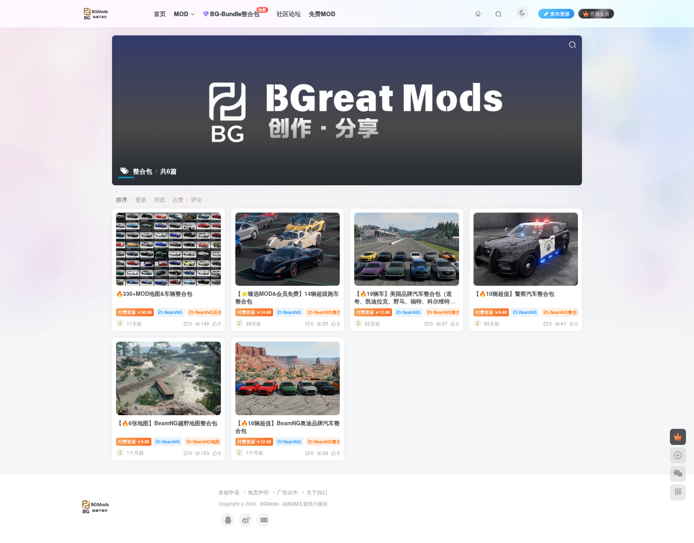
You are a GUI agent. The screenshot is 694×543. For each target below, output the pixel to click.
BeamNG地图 (206, 441)
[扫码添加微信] (678, 474)
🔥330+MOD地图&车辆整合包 (154, 293)
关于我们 (316, 492)
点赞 (178, 199)
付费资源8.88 (491, 312)
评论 (196, 199)
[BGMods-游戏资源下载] (103, 506)
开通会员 (599, 13)
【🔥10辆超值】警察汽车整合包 (514, 293)
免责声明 (258, 492)
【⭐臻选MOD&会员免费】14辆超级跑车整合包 (287, 297)
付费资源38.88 (135, 312)
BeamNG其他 (208, 312)
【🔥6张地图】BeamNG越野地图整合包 (166, 423)
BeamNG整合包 (329, 312)
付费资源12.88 (373, 312)
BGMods (269, 503)
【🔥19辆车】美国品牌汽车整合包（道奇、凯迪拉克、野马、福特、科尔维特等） (403, 301)
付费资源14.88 (254, 312)
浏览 (159, 199)
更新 (141, 199)
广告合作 (287, 492)
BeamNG (173, 312)
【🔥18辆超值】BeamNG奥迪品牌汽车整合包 (287, 427)
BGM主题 (298, 503)
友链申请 (228, 492)
